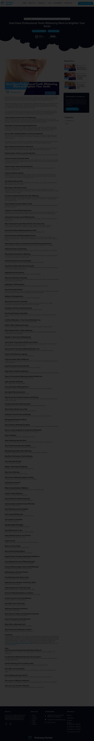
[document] (47, 370)
